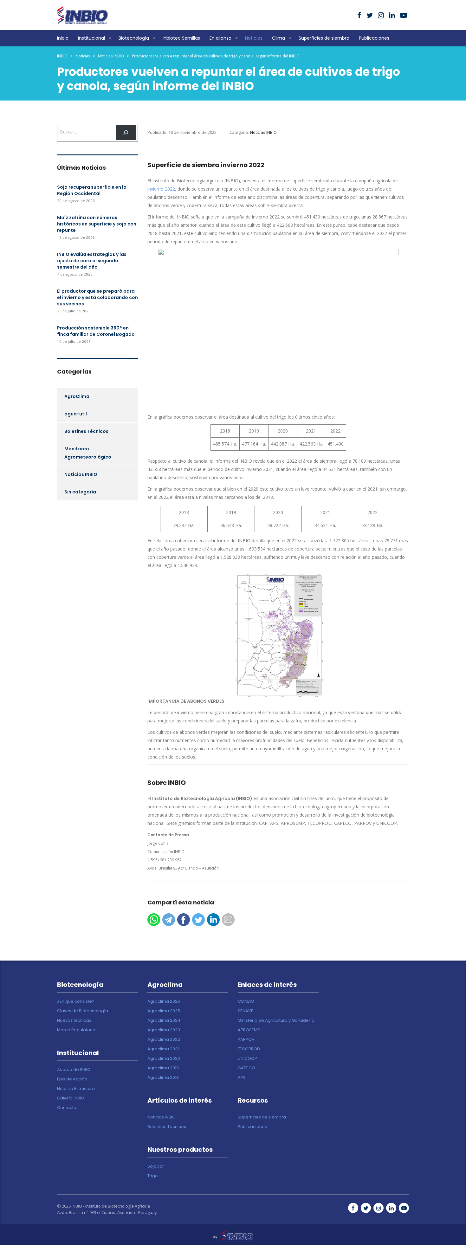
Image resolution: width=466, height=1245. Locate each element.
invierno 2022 (161, 189)
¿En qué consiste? (75, 1001)
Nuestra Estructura (76, 1088)
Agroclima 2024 (163, 1020)
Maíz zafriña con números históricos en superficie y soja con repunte (96, 223)
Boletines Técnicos (86, 431)
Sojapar (155, 1166)
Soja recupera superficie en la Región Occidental (91, 190)
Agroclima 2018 (163, 1077)
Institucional (91, 38)
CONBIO (246, 1001)
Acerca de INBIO (74, 1069)
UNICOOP (247, 1058)
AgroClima (76, 396)
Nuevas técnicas (74, 1020)
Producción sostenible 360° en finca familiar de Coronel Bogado (96, 331)
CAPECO (246, 1068)
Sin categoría (80, 492)
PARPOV (246, 1039)
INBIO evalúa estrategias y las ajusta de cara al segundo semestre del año (91, 260)
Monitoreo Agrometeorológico (87, 453)
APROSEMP (249, 1030)
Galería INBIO (70, 1098)
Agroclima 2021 (163, 1049)
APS (242, 1077)
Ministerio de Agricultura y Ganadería (276, 1020)
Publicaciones (374, 38)
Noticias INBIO (80, 474)
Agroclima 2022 (163, 1039)
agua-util (75, 414)
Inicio (62, 38)
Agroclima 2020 (163, 1058)
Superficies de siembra (324, 38)
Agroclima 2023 (163, 1030)
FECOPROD (249, 1049)
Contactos (68, 1107)
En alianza (220, 38)
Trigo (152, 1175)
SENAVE (245, 1011)
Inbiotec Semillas (181, 38)
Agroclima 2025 (163, 1011)
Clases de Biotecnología (82, 1011)
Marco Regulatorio (76, 1030)
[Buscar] (126, 132)
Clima (278, 38)
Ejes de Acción (72, 1079)
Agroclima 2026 (163, 1001)
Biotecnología (134, 38)
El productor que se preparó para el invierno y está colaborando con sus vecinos (97, 297)
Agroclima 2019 (163, 1068)
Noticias (253, 38)
